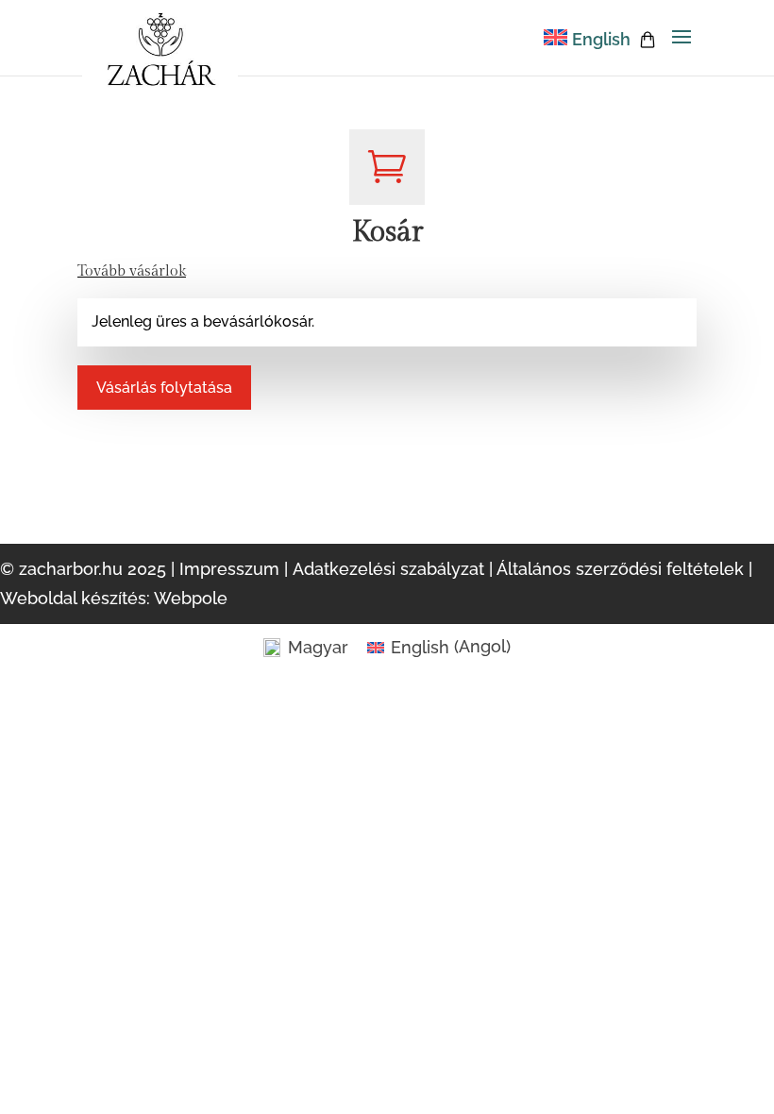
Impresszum (229, 569)
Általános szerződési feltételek (620, 569)
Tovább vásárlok (131, 271)
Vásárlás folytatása (164, 388)
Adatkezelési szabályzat (388, 569)
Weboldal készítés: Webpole (113, 598)
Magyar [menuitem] (318, 647)
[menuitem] (587, 39)
